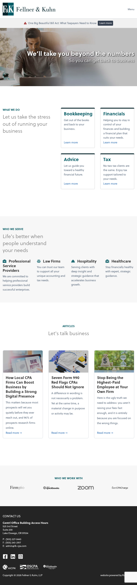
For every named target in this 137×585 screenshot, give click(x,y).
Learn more (105, 23)
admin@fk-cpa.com (16, 546)
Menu (131, 9)
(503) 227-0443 (13, 539)
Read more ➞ (23, 433)
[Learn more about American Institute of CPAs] (9, 567)
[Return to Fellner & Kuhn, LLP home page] (29, 9)
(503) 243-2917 (13, 542)
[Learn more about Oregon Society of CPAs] (29, 567)
